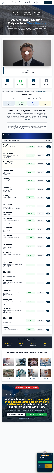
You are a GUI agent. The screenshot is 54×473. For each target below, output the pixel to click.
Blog (34, 2)
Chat (43, 466)
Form (50, 466)
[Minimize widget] (51, 454)
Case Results (9, 2)
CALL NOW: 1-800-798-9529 (37, 414)
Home (5, 2)
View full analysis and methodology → (40, 91)
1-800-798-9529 (40, 2)
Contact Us (30, 2)
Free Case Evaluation (47, 2)
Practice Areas (20, 2)
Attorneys (26, 2)
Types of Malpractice (14, 2)
